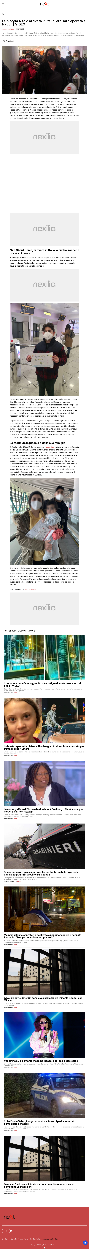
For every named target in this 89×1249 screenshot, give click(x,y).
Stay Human (30, 589)
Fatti (4, 14)
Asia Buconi (8, 693)
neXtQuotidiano (8, 29)
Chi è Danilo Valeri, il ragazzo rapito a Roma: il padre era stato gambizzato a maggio (39, 1122)
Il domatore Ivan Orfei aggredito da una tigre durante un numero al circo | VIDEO (42, 684)
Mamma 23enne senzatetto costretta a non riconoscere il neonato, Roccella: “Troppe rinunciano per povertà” (43, 936)
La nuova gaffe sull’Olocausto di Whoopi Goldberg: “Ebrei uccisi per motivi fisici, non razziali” (43, 810)
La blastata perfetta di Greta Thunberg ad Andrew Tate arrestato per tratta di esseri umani (44, 747)
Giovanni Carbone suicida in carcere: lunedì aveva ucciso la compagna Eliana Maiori (38, 1185)
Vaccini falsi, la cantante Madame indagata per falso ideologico (41, 1061)
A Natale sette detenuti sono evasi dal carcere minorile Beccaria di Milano (43, 999)
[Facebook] (3, 1229)
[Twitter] (10, 1229)
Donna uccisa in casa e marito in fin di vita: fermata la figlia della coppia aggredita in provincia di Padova (41, 873)
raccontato (49, 447)
